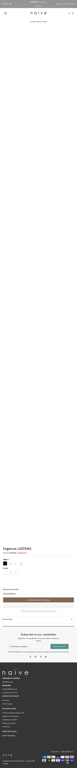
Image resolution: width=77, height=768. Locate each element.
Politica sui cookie (8, 723)
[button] (38, 606)
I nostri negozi (7, 704)
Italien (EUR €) (69, 4)
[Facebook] (2, 4)
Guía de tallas (7, 619)
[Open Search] (69, 13)
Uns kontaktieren (9, 593)
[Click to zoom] (70, 31)
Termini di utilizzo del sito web (13, 713)
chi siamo (5, 700)
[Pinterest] (8, 4)
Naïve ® (22, 761)
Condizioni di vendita (9, 720)
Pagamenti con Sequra (10, 716)
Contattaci (6, 727)
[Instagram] (5, 4)
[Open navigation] (11, 13)
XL (21, 563)
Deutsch (59, 4)
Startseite (33, 22)
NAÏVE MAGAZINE (8, 736)
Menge (5, 568)
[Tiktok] (10, 4)
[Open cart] (73, 13)
